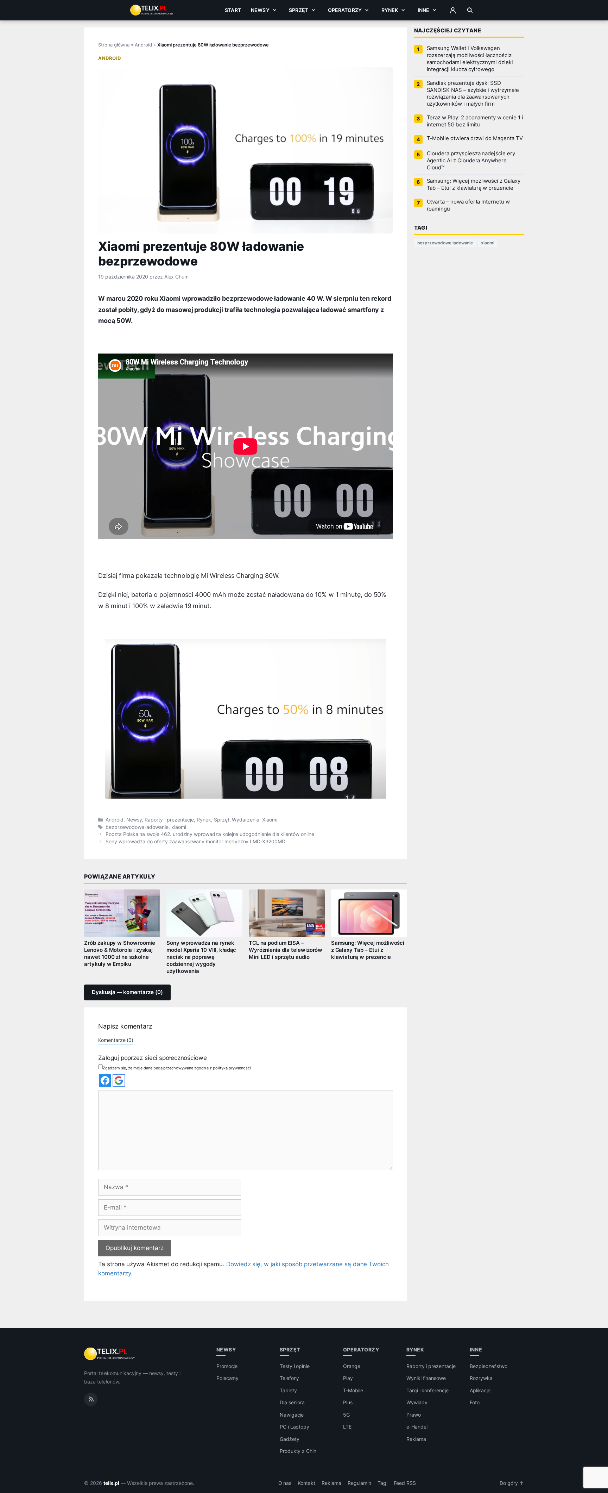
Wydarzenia (245, 820)
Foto (475, 1402)
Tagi (382, 1483)
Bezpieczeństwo (488, 1366)
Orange (351, 1366)
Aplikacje (480, 1390)
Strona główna (113, 45)
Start (233, 10)
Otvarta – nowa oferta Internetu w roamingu (468, 205)
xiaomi (178, 827)
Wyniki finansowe (426, 1378)
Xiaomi (269, 820)
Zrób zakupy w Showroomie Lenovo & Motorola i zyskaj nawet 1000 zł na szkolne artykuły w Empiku (119, 953)
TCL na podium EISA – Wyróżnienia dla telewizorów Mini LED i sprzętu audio (286, 950)
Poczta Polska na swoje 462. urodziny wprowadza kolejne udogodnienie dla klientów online (210, 834)
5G (346, 1415)
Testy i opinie (295, 1366)
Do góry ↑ (512, 1483)
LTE (347, 1427)
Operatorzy (345, 10)
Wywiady (417, 1402)
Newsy (260, 10)
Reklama (416, 1439)
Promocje (227, 1366)
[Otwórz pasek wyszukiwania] (470, 10)
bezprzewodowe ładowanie (137, 827)
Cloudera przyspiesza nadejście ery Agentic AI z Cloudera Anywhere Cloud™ (471, 160)
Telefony (289, 1378)
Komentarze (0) (115, 1040)
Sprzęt (298, 10)
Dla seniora (292, 1402)
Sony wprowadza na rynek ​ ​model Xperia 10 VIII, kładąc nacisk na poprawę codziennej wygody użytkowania (201, 957)
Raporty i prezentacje (169, 820)
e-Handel (417, 1427)
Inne (424, 10)
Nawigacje (292, 1415)
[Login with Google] (119, 1080)
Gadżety (289, 1439)
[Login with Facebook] (105, 1080)
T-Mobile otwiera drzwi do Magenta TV (475, 138)
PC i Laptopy (294, 1427)
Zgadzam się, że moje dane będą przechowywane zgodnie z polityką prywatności (177, 1068)
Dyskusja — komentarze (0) (127, 992)
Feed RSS (405, 1483)
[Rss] (90, 1399)
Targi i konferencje (427, 1390)
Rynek (389, 10)
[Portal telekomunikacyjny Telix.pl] (110, 1354)
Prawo (413, 1415)
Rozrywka (481, 1378)
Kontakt (306, 1483)
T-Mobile (353, 1390)
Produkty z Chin (298, 1451)
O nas (285, 1483)
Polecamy (227, 1378)
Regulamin (360, 1483)
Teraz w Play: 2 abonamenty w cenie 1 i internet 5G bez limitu (475, 121)
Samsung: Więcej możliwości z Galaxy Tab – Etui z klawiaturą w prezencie (368, 950)
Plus (348, 1402)
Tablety (288, 1390)
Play (348, 1378)
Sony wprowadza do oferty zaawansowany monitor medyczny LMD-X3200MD (195, 841)
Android (143, 45)
